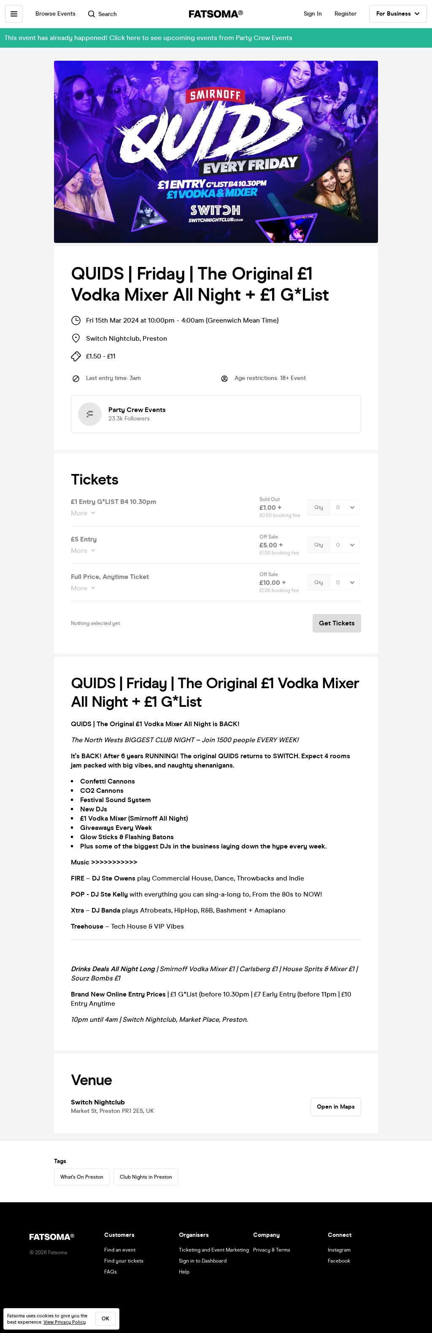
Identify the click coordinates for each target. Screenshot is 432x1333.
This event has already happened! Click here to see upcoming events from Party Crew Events (148, 38)
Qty (318, 507)
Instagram (339, 1250)
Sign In (313, 13)
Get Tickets (337, 623)
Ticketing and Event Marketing (214, 1250)
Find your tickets (123, 1261)
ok (105, 1319)
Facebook (339, 1261)
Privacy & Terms (271, 1250)
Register (345, 13)
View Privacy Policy (64, 1322)
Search (107, 14)
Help (184, 1272)
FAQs (110, 1272)
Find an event (119, 1250)
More (79, 513)
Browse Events (55, 13)
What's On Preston (81, 1177)
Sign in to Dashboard (203, 1261)
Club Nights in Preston (146, 1177)
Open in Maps (336, 1106)
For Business (393, 13)
